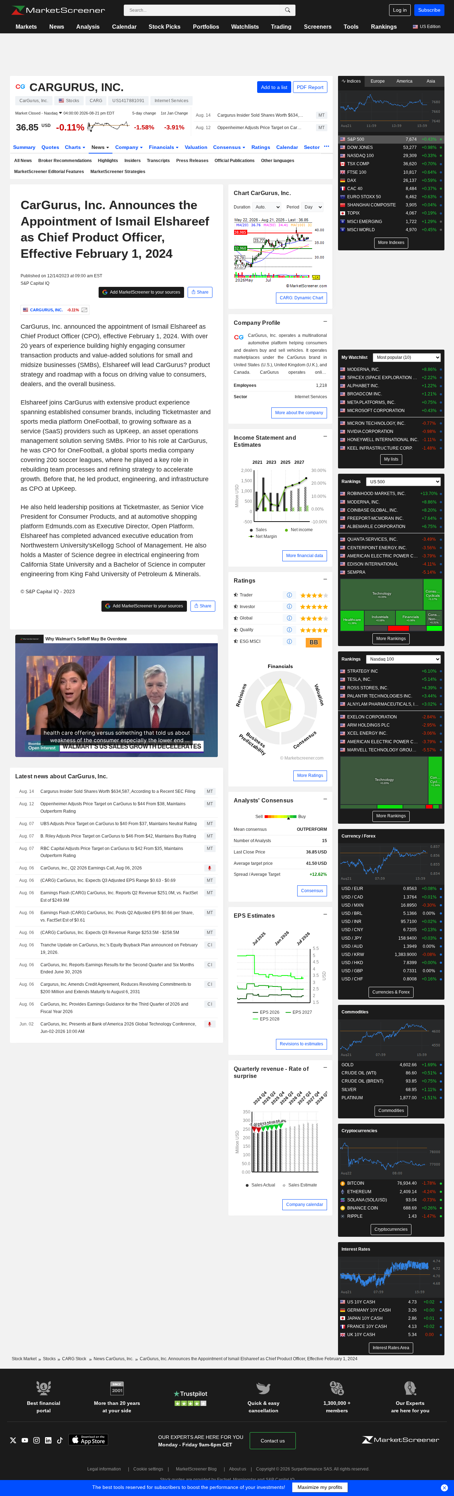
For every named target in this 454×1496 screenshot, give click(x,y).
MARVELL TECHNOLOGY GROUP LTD (383, 749)
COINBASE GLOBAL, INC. (372, 510)
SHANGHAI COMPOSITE (371, 204)
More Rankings (391, 638)
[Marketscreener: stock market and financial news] (58, 10)
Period (293, 207)
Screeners (318, 27)
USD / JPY (352, 938)
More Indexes (391, 242)
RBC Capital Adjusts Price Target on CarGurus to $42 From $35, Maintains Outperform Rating (111, 852)
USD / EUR (352, 888)
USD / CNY (352, 929)
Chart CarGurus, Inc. (262, 193)
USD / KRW (353, 954)
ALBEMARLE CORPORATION (376, 526)
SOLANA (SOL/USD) (367, 1199)
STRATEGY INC (362, 671)
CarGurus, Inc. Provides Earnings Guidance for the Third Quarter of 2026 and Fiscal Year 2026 (114, 1008)
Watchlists (245, 27)
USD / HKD (352, 962)
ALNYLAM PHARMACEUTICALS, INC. (383, 704)
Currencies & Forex (391, 992)
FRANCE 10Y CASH (367, 1326)
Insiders (132, 160)
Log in (400, 10)
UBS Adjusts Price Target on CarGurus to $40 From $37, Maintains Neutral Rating (118, 823)
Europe (378, 81)
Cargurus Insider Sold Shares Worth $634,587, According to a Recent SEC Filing (260, 115)
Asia (431, 81)
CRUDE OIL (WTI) (359, 1072)
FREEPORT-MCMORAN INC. (375, 518)
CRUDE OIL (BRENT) (362, 1081)
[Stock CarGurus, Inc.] (83, 310)
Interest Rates (356, 1249)
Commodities (355, 1012)
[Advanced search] (287, 10)
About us (237, 1469)
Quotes (50, 147)
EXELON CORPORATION (372, 716)
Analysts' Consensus (263, 800)
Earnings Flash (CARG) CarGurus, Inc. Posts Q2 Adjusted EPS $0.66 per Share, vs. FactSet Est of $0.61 (117, 916)
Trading (281, 27)
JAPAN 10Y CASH (365, 1318)
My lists (391, 459)
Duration (242, 207)
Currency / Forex (359, 836)
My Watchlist (354, 357)
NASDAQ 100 (360, 155)
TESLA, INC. (359, 679)
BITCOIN (355, 1183)
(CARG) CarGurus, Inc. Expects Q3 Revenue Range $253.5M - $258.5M (109, 932)
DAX (351, 180)
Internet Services (311, 396)
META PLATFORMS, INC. (371, 402)
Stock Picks (165, 27)
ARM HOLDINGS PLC (368, 725)
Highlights (108, 160)
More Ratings (310, 775)
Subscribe (429, 10)
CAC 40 (354, 188)
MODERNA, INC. (363, 369)
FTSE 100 (356, 172)
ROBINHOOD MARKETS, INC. (376, 493)
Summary (24, 147)
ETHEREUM (359, 1191)
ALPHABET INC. (363, 385)
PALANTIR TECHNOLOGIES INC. (379, 696)
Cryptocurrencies (359, 1130)
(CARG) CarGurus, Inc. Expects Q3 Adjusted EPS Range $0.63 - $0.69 (108, 880)
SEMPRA (356, 572)
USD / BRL (352, 913)
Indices (353, 81)
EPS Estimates (254, 916)
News (56, 27)
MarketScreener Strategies (117, 171)
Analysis (88, 27)
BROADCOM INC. (364, 393)
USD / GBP (352, 970)
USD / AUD (352, 946)
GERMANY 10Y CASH (369, 1310)
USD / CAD (352, 897)
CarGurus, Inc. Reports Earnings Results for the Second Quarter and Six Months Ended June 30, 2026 (117, 968)
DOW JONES (360, 147)
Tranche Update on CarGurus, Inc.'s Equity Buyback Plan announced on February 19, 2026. (119, 948)
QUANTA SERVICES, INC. (372, 539)
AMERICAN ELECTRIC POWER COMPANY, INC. (383, 556)
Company (127, 147)
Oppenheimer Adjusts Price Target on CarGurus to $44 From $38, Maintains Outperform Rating (260, 127)
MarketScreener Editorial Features (49, 171)
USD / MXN (353, 905)
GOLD (348, 1064)
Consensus (227, 147)
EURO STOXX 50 (364, 196)
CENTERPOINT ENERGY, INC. (377, 547)
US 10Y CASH (361, 1302)
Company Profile (257, 323)
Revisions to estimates (301, 1043)
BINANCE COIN (362, 1208)
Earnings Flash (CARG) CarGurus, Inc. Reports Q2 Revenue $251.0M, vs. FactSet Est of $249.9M (119, 896)
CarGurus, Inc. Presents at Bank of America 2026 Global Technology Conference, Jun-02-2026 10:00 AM (118, 1028)
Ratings (260, 147)
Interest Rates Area (391, 1347)
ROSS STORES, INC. (367, 687)
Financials (162, 147)
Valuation (196, 147)
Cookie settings (148, 1469)
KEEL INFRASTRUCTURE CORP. (380, 448)
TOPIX (353, 213)
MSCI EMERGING (364, 221)
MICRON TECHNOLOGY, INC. (376, 423)
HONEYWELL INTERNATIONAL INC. (383, 439)
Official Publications (235, 160)
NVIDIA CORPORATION (370, 431)
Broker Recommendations (65, 160)
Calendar (124, 27)
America (405, 81)
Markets (26, 27)
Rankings (384, 27)
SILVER (349, 1089)
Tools (351, 27)
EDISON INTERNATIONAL (372, 564)
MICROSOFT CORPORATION (376, 410)
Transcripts (158, 160)
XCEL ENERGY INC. (367, 733)
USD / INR (351, 921)
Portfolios (206, 27)
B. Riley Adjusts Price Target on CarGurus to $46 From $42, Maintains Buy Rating (118, 836)
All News (23, 160)
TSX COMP (358, 163)
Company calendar (304, 1204)
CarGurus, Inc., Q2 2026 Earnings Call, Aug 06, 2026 (91, 868)
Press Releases (192, 160)
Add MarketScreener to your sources (144, 292)
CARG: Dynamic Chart (301, 297)
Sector (312, 147)
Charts (73, 147)
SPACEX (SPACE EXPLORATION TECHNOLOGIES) (383, 377)
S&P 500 (355, 139)
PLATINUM (352, 1097)
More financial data (304, 555)
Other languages (277, 160)
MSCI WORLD (361, 229)
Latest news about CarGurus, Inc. (61, 776)
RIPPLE (354, 1216)
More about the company (299, 412)
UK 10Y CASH (361, 1334)
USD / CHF (352, 979)
